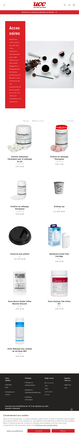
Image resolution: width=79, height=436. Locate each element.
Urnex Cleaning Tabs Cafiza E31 (59, 302)
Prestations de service (10, 393)
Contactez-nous (8, 386)
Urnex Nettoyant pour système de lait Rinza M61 (20, 350)
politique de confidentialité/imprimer (33, 391)
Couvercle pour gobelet (19, 254)
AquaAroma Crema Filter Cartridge (59, 255)
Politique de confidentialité (47, 425)
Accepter (39, 431)
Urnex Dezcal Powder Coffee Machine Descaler (19, 302)
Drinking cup (59, 206)
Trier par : (26, 121)
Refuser (63, 431)
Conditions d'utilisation (29, 398)
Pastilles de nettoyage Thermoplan (59, 157)
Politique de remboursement (30, 384)
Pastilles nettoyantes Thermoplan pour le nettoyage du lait (20, 159)
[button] (4, 5)
